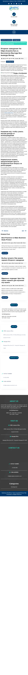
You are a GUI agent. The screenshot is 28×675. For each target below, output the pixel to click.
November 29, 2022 (6, 242)
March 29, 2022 (5, 58)
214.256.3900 (14, 16)
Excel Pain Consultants (6, 40)
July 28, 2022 (5, 263)
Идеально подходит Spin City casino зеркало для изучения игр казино (12, 280)
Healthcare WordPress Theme (9, 493)
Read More (5, 253)
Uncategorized (16, 40)
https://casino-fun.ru (9, 112)
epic (11, 58)
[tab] (14, 32)
